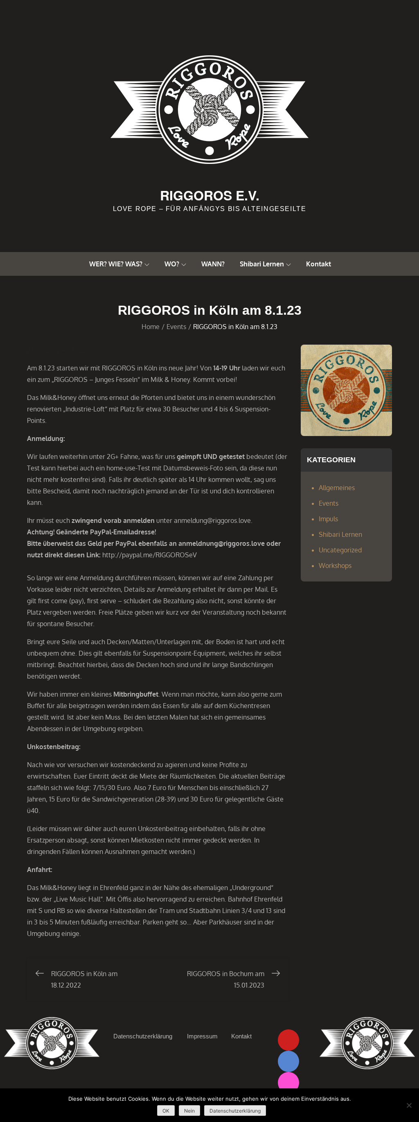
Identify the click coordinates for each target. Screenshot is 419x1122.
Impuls (328, 519)
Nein (189, 1111)
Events (328, 503)
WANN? (213, 264)
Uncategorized (340, 550)
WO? (171, 264)
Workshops (335, 565)
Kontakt (318, 264)
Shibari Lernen (262, 264)
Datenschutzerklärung (142, 1036)
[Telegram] (288, 1061)
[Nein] (409, 1105)
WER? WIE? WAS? (115, 264)
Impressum (202, 1036)
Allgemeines (337, 488)
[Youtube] (288, 1040)
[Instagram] (288, 1082)
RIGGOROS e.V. (209, 195)
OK (165, 1111)
